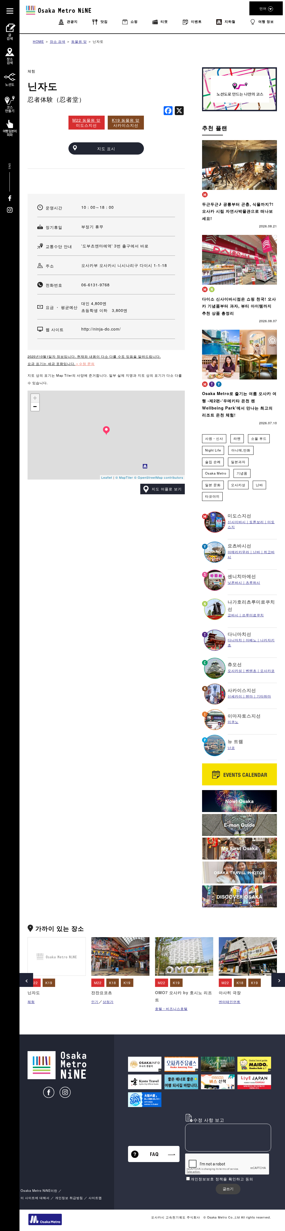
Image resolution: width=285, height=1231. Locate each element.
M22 (34, 982)
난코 (231, 747)
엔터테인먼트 (229, 1001)
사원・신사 (214, 438)
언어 (263, 8)
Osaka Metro (215, 473)
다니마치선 (239, 634)
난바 (259, 485)
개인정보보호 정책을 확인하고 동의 (222, 1179)
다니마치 (235, 639)
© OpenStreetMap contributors (158, 477)
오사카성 (238, 485)
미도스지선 (239, 515)
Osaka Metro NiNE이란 (39, 1190)
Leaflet (106, 477)
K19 (48, 982)
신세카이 (235, 696)
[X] (179, 111)
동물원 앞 (79, 41)
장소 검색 (57, 41)
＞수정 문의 (85, 363)
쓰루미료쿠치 (253, 614)
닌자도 (98, 41)
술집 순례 (213, 462)
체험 (31, 71)
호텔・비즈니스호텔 (171, 1008)
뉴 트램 (235, 741)
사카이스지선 (242, 690)
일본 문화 (213, 485)
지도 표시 (106, 148)
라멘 (237, 438)
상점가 (108, 1001)
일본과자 (238, 462)
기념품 (242, 473)
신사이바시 (237, 521)
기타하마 (264, 696)
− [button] (35, 406)
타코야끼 (212, 496)
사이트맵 (95, 1197)
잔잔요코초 (101, 992)
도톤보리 (256, 521)
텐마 (249, 696)
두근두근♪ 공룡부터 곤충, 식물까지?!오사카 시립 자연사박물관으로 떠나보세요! (238, 211)
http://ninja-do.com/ (101, 329)
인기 (95, 1001)
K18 (112, 982)
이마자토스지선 (244, 716)
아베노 (251, 639)
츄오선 (235, 664)
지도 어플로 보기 (167, 489)
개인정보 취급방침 (69, 1197)
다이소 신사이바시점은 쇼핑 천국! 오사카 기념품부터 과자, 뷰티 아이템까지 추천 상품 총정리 (239, 306)
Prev (26, 980)
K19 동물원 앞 (125, 120)
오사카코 (267, 670)
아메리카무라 (238, 551)
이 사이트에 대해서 (35, 1197)
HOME (38, 41)
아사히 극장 (230, 992)
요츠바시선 (239, 545)
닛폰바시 (235, 582)
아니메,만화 (240, 450)
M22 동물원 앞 (86, 120)
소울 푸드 (259, 438)
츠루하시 (253, 582)
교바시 (233, 614)
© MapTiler (124, 477)
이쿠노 (233, 721)
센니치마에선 (242, 576)
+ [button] (35, 397)
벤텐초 (251, 670)
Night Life (213, 450)
